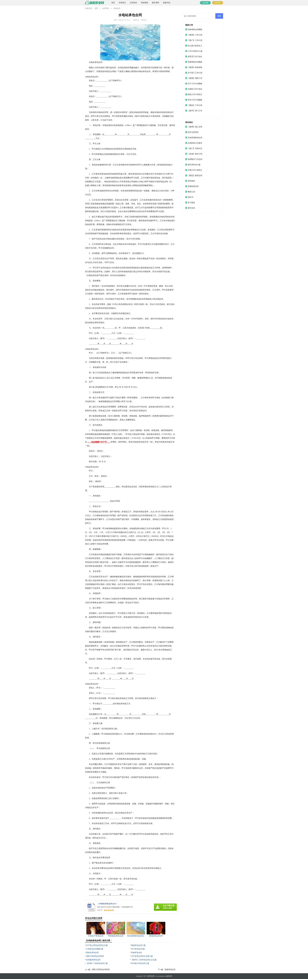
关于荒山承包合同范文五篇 (97, 945)
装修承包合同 (136, 952)
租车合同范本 (193, 132)
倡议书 (190, 197)
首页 (113, 3)
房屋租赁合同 (193, 186)
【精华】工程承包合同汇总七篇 (143, 960)
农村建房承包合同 (93, 960)
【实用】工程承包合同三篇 (97, 963)
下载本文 (144, 20)
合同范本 (133, 3)
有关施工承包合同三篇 (140, 963)
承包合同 (116, 8)
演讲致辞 (144, 3)
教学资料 (155, 3)
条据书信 (166, 3)
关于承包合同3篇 (138, 949)
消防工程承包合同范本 (95, 956)
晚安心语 (191, 192)
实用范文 (122, 3)
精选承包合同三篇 (138, 945)
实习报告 (191, 203)
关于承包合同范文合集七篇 (142, 956)
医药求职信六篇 (194, 165)
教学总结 (191, 208)
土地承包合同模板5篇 (94, 949)
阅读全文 (136, 20)
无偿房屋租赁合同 (195, 138)
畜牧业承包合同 (92, 952)
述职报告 (191, 181)
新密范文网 (150, 976)
